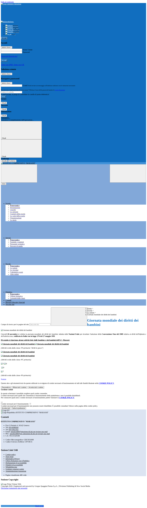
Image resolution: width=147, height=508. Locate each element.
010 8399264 (13, 427)
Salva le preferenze (18, 408)
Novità (89, 310)
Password (26, 52)
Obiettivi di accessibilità (14, 465)
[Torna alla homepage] (73, 163)
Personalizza (6, 387)
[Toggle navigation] (19, 173)
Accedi (4, 38)
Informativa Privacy (13, 459)
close (3, 184)
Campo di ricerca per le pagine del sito (15, 324)
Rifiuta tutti (19, 387)
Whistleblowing (11, 467)
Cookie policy (11, 455)
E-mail (25, 85)
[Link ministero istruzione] (11, 4)
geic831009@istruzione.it (29, 432)
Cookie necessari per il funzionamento (15, 404)
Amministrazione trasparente (16, 471)
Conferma (12, 161)
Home (89, 308)
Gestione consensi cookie (15, 469)
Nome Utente (27, 50)
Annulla (4, 161)
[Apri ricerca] (128, 173)
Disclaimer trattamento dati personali (14, 488)
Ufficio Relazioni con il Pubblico (17, 461)
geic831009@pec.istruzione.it (30, 434)
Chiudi (4, 103)
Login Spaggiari (60, 90)
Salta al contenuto (7, 2)
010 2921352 (13, 430)
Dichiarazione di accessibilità (16, 463)
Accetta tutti (36, 387)
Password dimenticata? (9, 56)
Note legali (9, 457)
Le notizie (90, 313)
